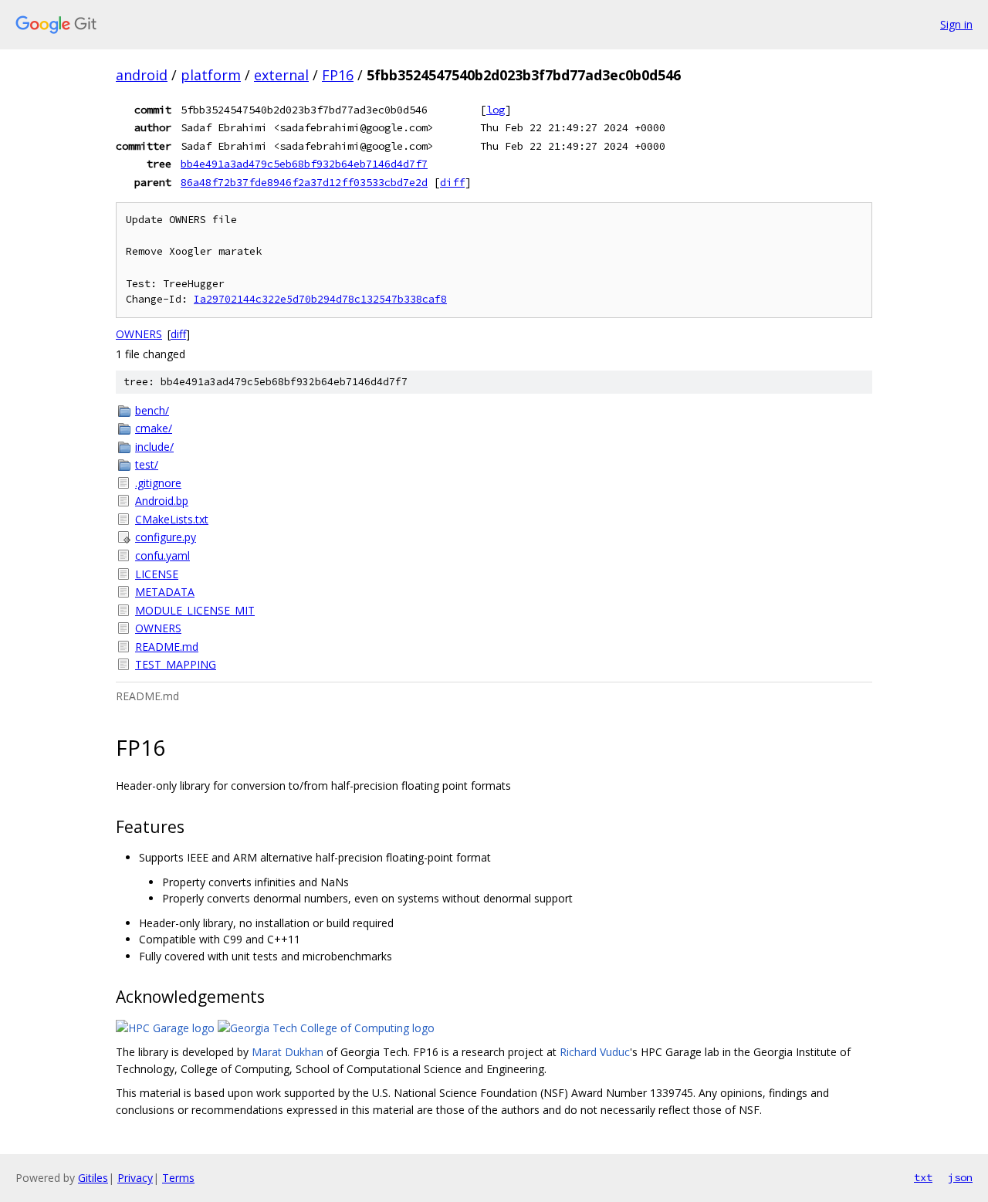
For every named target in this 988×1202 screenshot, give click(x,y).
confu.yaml (162, 555)
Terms (178, 1177)
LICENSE (156, 574)
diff (452, 182)
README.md (166, 646)
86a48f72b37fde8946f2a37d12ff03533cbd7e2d (304, 182)
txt (923, 1177)
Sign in (956, 24)
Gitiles (93, 1177)
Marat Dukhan (287, 1052)
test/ (146, 464)
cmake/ (153, 428)
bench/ (152, 410)
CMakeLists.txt (171, 519)
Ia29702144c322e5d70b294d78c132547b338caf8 (320, 299)
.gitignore (158, 483)
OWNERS (139, 334)
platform (211, 75)
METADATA (165, 591)
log (495, 110)
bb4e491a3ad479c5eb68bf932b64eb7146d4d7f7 (304, 164)
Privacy (135, 1177)
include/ (154, 446)
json (960, 1177)
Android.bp (161, 500)
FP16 (338, 75)
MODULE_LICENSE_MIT (195, 610)
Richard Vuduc (595, 1052)
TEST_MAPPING (175, 664)
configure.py (165, 537)
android (141, 75)
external (281, 75)
